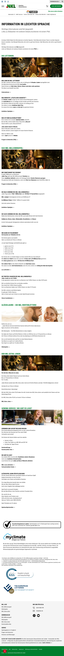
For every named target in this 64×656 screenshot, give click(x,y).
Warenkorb (47, 6)
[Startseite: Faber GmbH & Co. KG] (32, 12)
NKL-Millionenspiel (6, 617)
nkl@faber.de (53, 14)
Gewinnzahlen (54, 1)
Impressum (21, 649)
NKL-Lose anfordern (7, 465)
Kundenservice (62, 1)
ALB (10, 649)
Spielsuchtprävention (7, 507)
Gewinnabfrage (6, 447)
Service (4, 627)
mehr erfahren (46, 642)
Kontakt (40, 649)
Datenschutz (14, 649)
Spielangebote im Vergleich (9, 630)
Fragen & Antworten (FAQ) (9, 139)
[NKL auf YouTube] (38, 615)
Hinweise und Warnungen (8, 634)
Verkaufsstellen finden (8, 467)
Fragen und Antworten (7, 632)
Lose (56, 6)
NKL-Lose (4, 604)
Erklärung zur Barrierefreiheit (31, 649)
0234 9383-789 (40, 607)
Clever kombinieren (7, 298)
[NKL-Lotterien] (16, 6)
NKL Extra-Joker (6, 401)
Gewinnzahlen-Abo (7, 449)
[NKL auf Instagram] (34, 615)
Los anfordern (6, 269)
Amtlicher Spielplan (7, 111)
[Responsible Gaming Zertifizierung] (19, 588)
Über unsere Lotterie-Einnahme (55, 11)
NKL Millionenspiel (6, 607)
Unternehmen (5, 92)
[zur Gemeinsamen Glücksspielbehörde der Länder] (19, 574)
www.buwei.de (21, 525)
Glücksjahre (5, 347)
